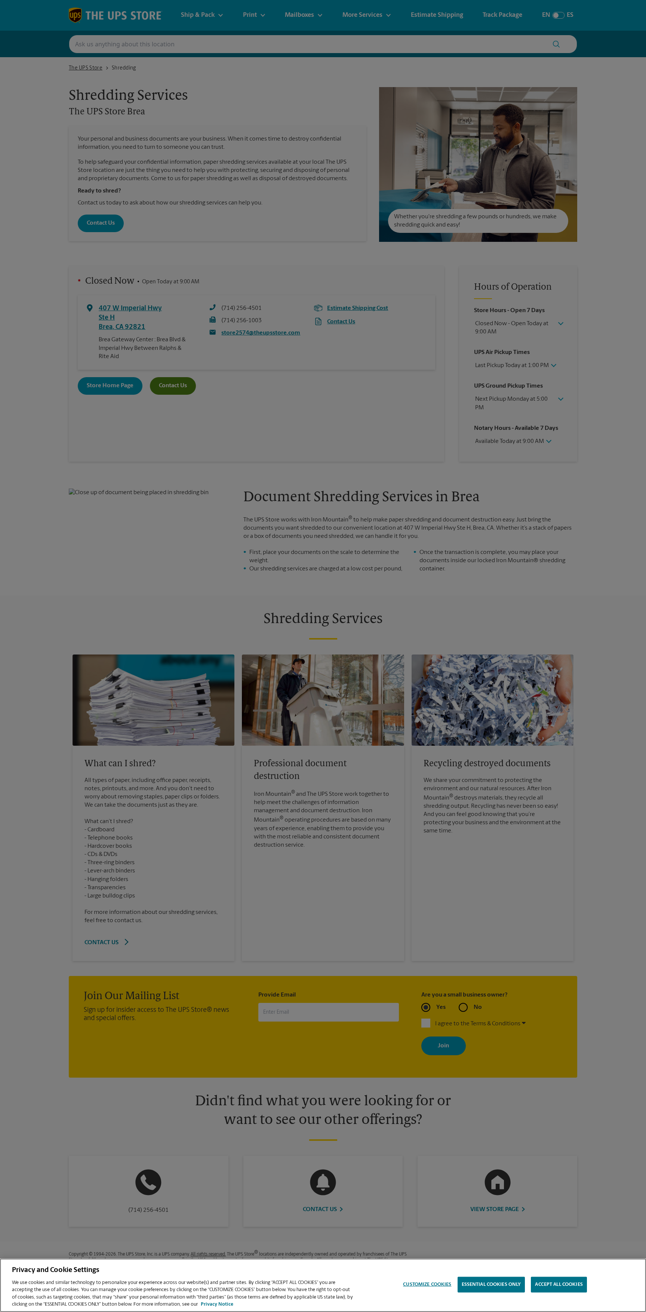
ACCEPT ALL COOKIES (558, 1284)
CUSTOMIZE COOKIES (427, 1284)
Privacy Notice (217, 1304)
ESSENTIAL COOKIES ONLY (491, 1284)
